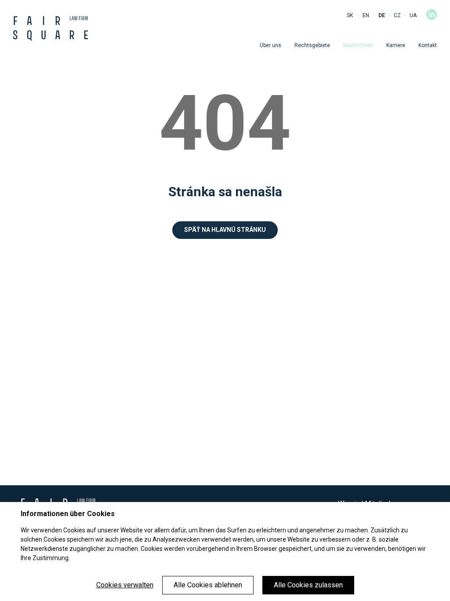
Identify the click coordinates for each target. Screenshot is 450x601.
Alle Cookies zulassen (308, 585)
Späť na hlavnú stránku (225, 229)
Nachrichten (358, 45)
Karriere (395, 45)
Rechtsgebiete (312, 45)
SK (350, 15)
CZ (397, 15)
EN (366, 15)
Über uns (270, 45)
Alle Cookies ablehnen (208, 585)
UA (413, 15)
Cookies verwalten (124, 585)
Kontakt (427, 45)
